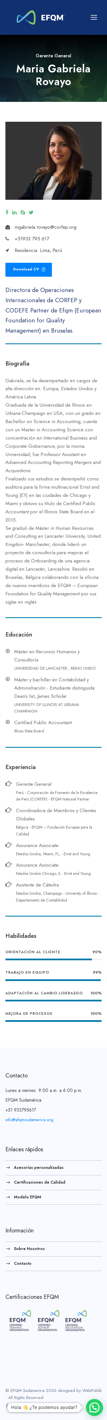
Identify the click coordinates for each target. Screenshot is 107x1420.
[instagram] (37, 1406)
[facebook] (6, 212)
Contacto (22, 1263)
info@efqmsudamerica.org (29, 1120)
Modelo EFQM (27, 1197)
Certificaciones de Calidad (39, 1182)
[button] (94, 1407)
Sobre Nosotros (29, 1248)
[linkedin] (14, 212)
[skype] (23, 212)
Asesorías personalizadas (39, 1167)
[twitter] (31, 212)
